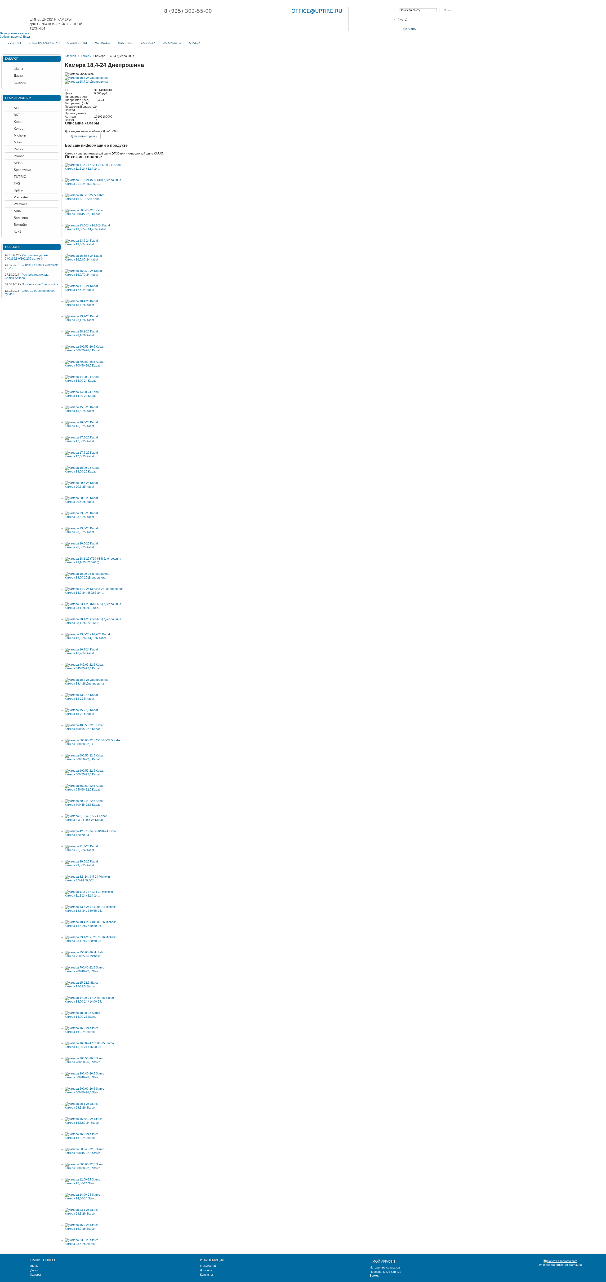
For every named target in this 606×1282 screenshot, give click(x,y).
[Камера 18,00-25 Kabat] (82, 467)
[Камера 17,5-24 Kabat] (81, 286)
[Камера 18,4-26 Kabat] (81, 301)
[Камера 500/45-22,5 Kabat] (84, 210)
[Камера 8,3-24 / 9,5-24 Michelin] (87, 876)
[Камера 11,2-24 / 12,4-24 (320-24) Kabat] (93, 165)
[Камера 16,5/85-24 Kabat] (83, 255)
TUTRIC (20, 176)
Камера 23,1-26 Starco (80, 1213)
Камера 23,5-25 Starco (80, 1244)
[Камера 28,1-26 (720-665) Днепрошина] (93, 619)
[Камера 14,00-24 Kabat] (82, 377)
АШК (17, 211)
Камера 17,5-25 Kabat (79, 441)
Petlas (18, 149)
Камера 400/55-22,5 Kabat (82, 729)
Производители (18, 98)
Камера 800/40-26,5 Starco (82, 1077)
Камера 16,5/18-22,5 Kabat (82, 199)
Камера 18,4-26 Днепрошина (84, 683)
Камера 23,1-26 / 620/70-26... (84, 941)
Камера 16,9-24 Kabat (79, 653)
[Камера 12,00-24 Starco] (82, 1179)
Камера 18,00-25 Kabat (80, 471)
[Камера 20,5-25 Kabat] (81, 483)
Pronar (19, 156)
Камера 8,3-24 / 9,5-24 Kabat (84, 820)
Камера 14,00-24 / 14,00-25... (84, 1001)
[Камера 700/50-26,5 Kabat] (84, 361)
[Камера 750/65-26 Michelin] (84, 952)
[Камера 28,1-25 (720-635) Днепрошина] (93, 558)
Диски (18, 75)
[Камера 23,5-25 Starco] (81, 1240)
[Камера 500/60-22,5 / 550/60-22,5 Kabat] (93, 740)
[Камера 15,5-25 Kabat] (81, 407)
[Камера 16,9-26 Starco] (81, 1225)
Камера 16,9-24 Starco (80, 1032)
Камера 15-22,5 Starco (80, 986)
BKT (17, 115)
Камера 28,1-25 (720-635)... (83, 562)
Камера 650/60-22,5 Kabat (82, 789)
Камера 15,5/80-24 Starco (82, 1122)
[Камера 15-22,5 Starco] (81, 982)
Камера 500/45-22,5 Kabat (82, 214)
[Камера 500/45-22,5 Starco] (84, 1149)
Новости (148, 42)
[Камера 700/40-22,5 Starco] (84, 967)
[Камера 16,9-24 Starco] (81, 1028)
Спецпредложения (43, 42)
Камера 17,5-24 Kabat (79, 290)
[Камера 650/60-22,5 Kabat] (84, 785)
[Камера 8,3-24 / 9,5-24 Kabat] (86, 816)
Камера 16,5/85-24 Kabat (81, 259)
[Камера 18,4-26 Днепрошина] (86, 679)
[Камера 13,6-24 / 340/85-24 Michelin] (90, 907)
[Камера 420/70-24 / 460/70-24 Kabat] (90, 831)
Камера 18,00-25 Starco (80, 1016)
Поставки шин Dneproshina (40, 284)
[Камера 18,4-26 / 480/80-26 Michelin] (90, 922)
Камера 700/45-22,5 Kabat (82, 804)
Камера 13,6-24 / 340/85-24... (84, 910)
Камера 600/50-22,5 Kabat (82, 759)
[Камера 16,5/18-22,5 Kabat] (84, 195)
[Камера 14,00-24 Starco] (82, 1194)
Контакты (102, 42)
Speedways (22, 170)
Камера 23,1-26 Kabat (79, 320)
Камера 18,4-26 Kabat (79, 305)
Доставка (125, 42)
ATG (17, 108)
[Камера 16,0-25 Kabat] (81, 422)
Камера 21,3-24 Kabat (79, 850)
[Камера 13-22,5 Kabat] (81, 695)
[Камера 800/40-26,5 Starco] (84, 1073)
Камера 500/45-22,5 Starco (82, 1153)
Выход (374, 1275)
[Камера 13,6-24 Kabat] (81, 240)
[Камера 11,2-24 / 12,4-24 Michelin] (89, 891)
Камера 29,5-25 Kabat (79, 865)
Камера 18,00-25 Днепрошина (85, 577)
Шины (18, 69)
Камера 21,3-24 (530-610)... (83, 184)
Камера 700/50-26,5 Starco (82, 1062)
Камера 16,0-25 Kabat (79, 426)
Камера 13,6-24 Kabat (79, 244)
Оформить (408, 29)
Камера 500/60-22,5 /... (80, 744)
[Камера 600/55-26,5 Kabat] (84, 346)
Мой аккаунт (384, 1261)
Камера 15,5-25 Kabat (79, 411)
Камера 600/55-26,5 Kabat (82, 350)
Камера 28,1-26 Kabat (79, 335)
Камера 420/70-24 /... (79, 835)
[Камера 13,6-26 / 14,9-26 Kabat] (87, 634)
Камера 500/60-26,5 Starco (82, 1092)
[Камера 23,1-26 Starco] (81, 1209)
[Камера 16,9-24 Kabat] (81, 649)
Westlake (20, 204)
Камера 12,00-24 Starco (80, 1183)
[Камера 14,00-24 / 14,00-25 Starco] (89, 997)
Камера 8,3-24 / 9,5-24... (81, 880)
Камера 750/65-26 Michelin (83, 956)
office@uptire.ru (316, 11)
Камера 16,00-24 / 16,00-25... (84, 1047)
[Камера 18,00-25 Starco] (82, 1013)
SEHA (18, 163)
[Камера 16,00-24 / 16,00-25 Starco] (89, 1043)
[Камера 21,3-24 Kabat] (81, 846)
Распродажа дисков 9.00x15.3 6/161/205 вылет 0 (26, 257)
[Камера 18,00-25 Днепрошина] (87, 573)
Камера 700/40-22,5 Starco (82, 971)
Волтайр (20, 224)
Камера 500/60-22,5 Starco (82, 1168)
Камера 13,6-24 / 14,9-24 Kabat (85, 229)
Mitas (18, 142)
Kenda (18, 128)
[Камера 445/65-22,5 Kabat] (84, 664)
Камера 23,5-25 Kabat (79, 517)
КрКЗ (17, 231)
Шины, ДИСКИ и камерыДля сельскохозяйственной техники (56, 23)
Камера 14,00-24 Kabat (80, 380)
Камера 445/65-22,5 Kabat (82, 668)
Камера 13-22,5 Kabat (79, 698)
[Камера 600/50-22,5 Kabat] (84, 755)
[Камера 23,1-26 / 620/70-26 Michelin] (90, 937)
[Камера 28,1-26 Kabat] (81, 331)
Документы (172, 42)
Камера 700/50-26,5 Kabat (82, 365)
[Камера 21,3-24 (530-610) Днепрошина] (93, 180)
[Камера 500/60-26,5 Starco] (84, 1088)
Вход (26, 36)
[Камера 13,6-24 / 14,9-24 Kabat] (87, 225)
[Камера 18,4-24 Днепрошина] (86, 78)
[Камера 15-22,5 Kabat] (81, 710)
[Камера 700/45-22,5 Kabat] (84, 801)
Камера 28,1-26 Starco (80, 1107)
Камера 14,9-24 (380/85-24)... (84, 592)
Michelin (20, 135)
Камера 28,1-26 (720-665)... (83, 623)
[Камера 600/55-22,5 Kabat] (84, 770)
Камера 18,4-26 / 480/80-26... (84, 926)
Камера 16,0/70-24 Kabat (81, 274)
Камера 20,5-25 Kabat (79, 486)
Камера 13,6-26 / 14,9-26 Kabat (85, 638)
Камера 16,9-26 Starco (80, 1228)
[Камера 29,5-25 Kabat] (81, 861)
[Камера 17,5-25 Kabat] (81, 437)
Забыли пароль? (11, 36)
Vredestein (22, 197)
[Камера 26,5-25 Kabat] (81, 543)
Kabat (18, 122)
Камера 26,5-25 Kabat (79, 547)
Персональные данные (385, 1271)
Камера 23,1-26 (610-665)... (83, 608)
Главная (13, 42)
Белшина (21, 218)
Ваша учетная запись (14, 33)
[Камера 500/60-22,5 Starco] (84, 1164)
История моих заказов (385, 1267)
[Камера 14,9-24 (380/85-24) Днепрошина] (94, 589)
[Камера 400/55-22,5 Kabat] (84, 725)
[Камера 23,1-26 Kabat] (81, 316)
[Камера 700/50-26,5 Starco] (84, 1058)
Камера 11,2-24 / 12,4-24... (82, 168)
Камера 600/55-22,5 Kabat (82, 774)
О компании (77, 42)
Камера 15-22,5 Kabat (79, 714)
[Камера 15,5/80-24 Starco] (83, 1119)
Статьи (194, 42)
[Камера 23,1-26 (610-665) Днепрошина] (93, 604)
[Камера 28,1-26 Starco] (81, 1103)
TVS (17, 183)
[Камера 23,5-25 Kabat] (81, 513)
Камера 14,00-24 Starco (80, 1198)
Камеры (86, 56)
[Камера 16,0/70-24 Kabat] (83, 271)
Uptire (18, 190)
